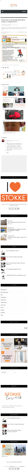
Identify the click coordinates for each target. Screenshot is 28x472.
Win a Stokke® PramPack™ (12, 250)
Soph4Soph (9, 140)
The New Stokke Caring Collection (16, 237)
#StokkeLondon (10, 227)
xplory (2, 315)
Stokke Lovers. (12, 466)
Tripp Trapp (9, 220)
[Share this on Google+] (6, 68)
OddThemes (22, 466)
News (2, 294)
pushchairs (3, 312)
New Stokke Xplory (4, 292)
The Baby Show (4, 302)
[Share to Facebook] (2, 68)
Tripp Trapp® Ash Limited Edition (16, 222)
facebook (2, 310)
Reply (8, 152)
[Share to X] (4, 68)
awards (2, 307)
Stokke (11, 64)
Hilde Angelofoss (6, 24)
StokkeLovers (3, 299)
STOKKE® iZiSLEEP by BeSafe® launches (16, 275)
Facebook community (13, 32)
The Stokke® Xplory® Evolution (13, 269)
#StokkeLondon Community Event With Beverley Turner (16, 230)
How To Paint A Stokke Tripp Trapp (14, 257)
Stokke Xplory (16, 64)
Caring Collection (10, 235)
